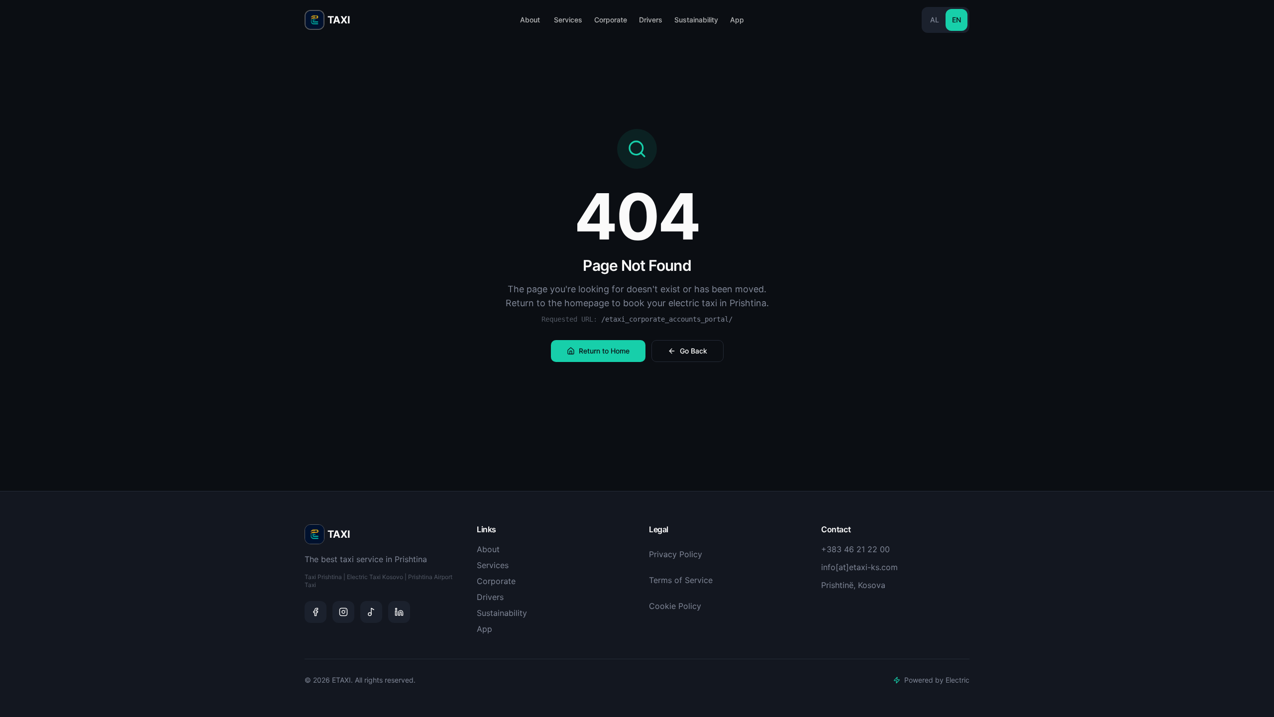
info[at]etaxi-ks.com (859, 567)
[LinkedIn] (399, 612)
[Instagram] (343, 612)
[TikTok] (371, 612)
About (530, 19)
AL (934, 19)
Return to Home (604, 351)
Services (568, 19)
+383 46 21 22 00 (855, 549)
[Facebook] (315, 612)
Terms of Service (681, 580)
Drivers (650, 19)
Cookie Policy (675, 606)
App (737, 19)
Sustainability (696, 19)
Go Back (693, 351)
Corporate (610, 19)
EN (956, 19)
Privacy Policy (675, 554)
